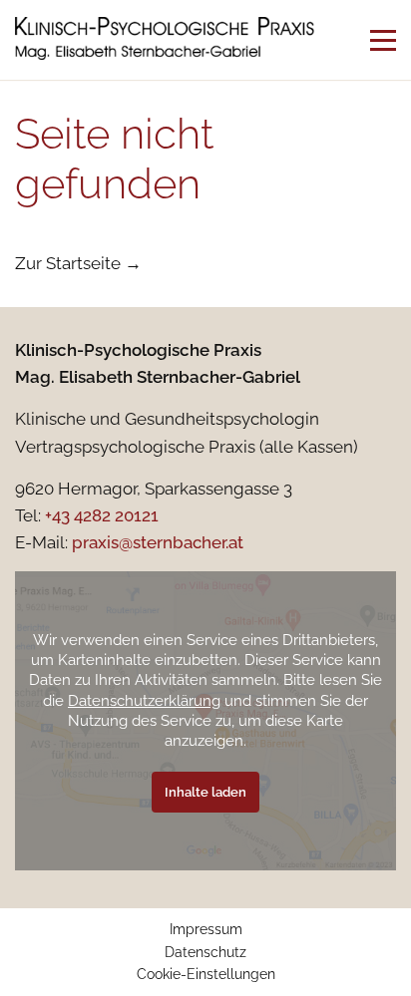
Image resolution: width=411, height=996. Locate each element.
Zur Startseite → (78, 263)
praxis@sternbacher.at (157, 542)
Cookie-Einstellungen (206, 974)
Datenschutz (205, 952)
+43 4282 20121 (102, 515)
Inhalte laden (205, 792)
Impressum (206, 929)
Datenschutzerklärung (144, 700)
